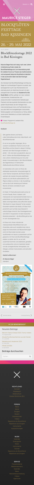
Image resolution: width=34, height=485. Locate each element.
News (17, 407)
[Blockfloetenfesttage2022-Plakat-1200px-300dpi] (16, 286)
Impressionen (17, 416)
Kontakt (17, 389)
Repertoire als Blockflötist (17, 421)
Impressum (17, 391)
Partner (17, 449)
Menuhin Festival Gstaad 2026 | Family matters (16, 333)
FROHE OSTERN (7, 346)
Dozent (17, 414)
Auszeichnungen (17, 428)
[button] (4, 4)
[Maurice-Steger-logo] (17, 10)
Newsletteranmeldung (17, 474)
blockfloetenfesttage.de (8, 123)
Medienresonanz (17, 466)
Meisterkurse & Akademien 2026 (12, 341)
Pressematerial (17, 464)
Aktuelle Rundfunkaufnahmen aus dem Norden (16, 337)
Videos (17, 419)
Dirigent (17, 411)
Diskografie (17, 441)
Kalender (17, 439)
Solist (17, 409)
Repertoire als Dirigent (17, 424)
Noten (17, 444)
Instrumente (17, 426)
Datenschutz (17, 394)
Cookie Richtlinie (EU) (17, 396)
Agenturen (17, 478)
